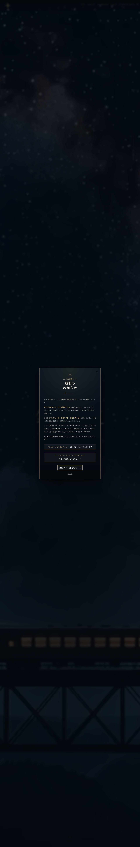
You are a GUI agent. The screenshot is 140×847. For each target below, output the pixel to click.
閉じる (70, 473)
